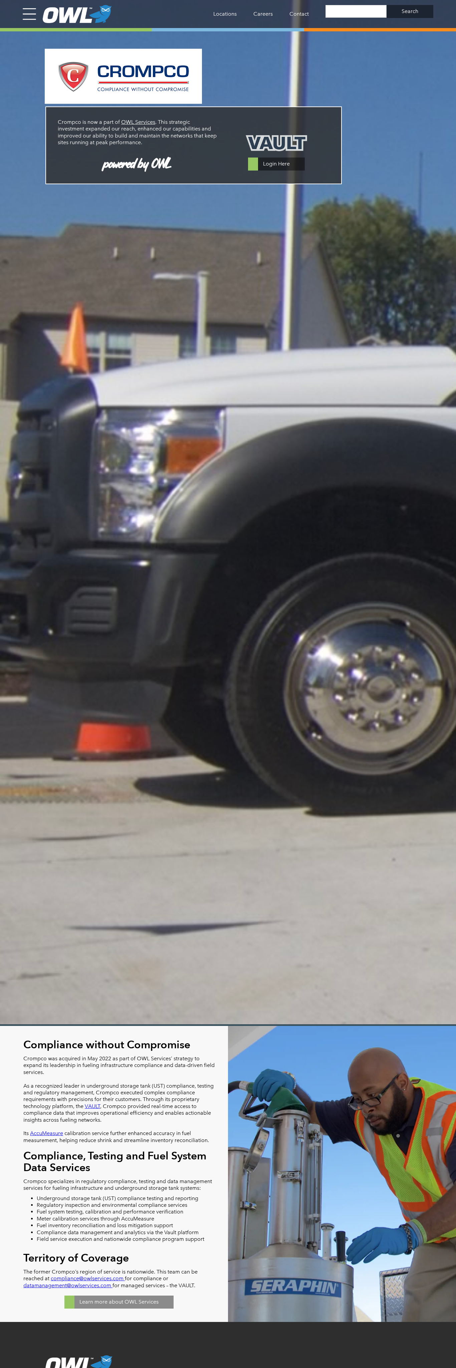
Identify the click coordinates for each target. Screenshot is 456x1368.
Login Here (276, 164)
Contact (299, 14)
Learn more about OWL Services (119, 1302)
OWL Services (138, 122)
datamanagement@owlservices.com (67, 1285)
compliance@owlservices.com (88, 1278)
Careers (263, 14)
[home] (73, 14)
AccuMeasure (46, 1133)
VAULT (92, 1106)
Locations (225, 14)
